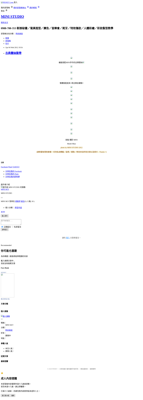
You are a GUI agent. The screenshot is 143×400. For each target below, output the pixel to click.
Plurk (10, 167)
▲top (3, 211)
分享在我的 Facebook (13, 171)
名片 (7, 43)
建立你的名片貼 (5, 299)
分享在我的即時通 (12, 177)
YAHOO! (15, 167)
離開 (12, 395)
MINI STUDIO (12, 16)
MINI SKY (5, 189)
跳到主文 (4, 23)
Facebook (4, 167)
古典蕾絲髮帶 (13, 53)
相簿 (7, 38)
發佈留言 (5, 229)
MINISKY (3, 272)
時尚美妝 (19, 34)
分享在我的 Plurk (12, 174)
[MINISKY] (7, 297)
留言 (23, 201)
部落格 (8, 41)
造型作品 (18, 208)
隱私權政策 (84, 369)
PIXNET (54, 369)
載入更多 (5, 216)
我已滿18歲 (5, 395)
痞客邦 (18, 201)
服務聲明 (93, 369)
